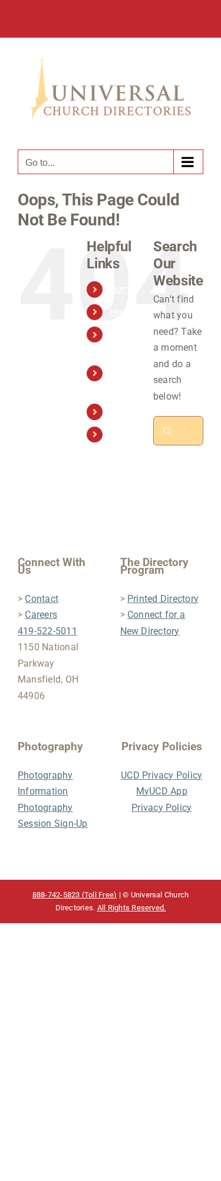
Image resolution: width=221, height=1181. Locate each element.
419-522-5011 (47, 631)
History (125, 312)
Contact (126, 411)
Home (122, 289)
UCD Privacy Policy (161, 775)
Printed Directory (163, 598)
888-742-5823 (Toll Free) (74, 894)
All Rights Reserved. (131, 907)
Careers (41, 614)
